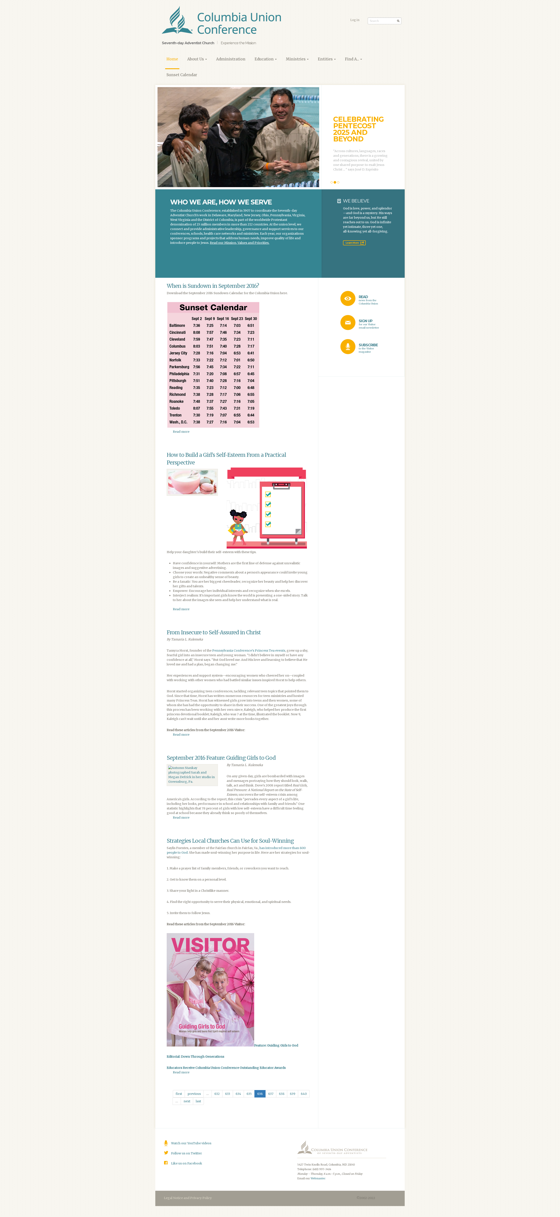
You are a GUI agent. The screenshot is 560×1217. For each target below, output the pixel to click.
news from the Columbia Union (368, 300)
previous (194, 1094)
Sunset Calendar (181, 74)
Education (265, 59)
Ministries (296, 59)
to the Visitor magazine (368, 348)
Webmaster (318, 1178)
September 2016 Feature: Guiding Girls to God (221, 757)
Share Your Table (356, 126)
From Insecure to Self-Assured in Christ (214, 632)
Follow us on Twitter (186, 1153)
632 (217, 1094)
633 (227, 1094)
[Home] (223, 20)
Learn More (352, 242)
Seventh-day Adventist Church (188, 43)
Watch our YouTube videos (191, 1143)
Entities (326, 59)
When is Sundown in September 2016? (213, 286)
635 (249, 1094)
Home (172, 59)
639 (292, 1094)
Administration (230, 59)
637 (270, 1094)
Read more (181, 432)
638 (281, 1094)
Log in (354, 20)
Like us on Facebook (186, 1163)
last (198, 1101)
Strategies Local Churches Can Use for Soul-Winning (230, 840)
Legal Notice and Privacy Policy (188, 1198)
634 (238, 1094)
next (187, 1101)
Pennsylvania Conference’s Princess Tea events (248, 650)
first (179, 1094)
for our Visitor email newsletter (369, 324)
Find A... (352, 59)
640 (304, 1094)
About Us (196, 59)
